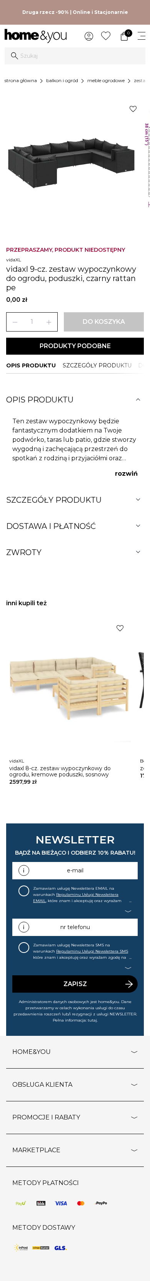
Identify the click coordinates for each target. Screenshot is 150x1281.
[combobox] (75, 55)
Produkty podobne (75, 346)
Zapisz (75, 984)
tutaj (92, 1020)
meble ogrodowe (106, 80)
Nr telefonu (75, 927)
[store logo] (36, 36)
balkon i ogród (62, 80)
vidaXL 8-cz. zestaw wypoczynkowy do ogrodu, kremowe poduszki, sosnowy (60, 771)
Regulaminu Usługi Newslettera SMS (92, 951)
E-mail (75, 870)
